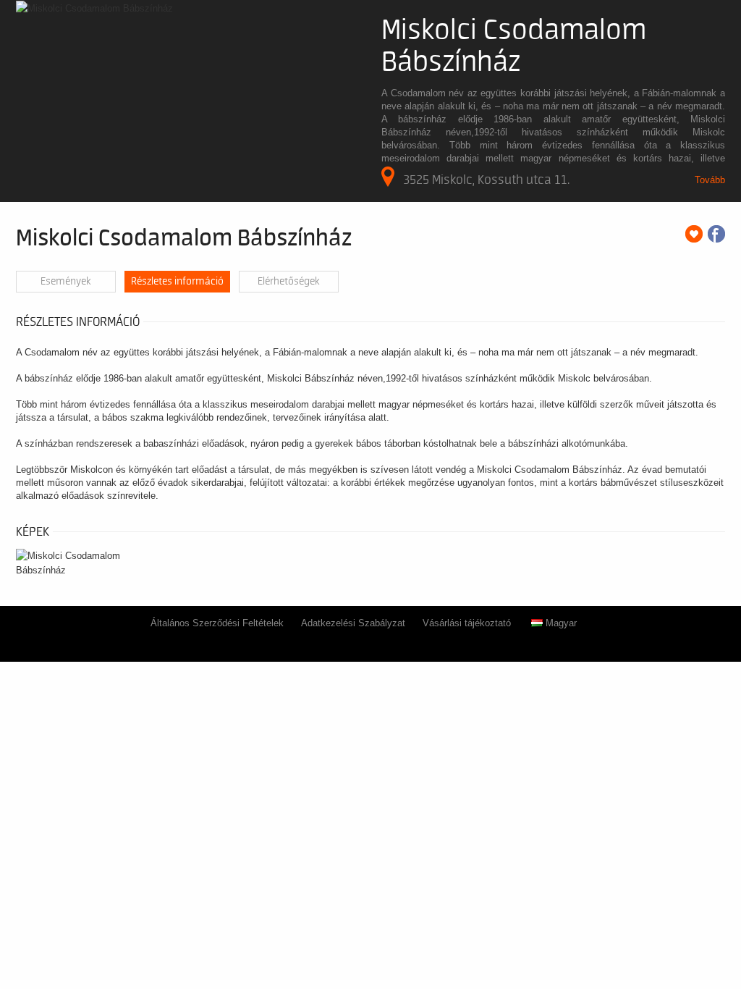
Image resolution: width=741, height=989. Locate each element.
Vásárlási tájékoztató (467, 623)
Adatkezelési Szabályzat (353, 623)
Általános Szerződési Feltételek (217, 623)
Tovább (710, 179)
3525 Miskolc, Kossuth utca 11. (486, 179)
